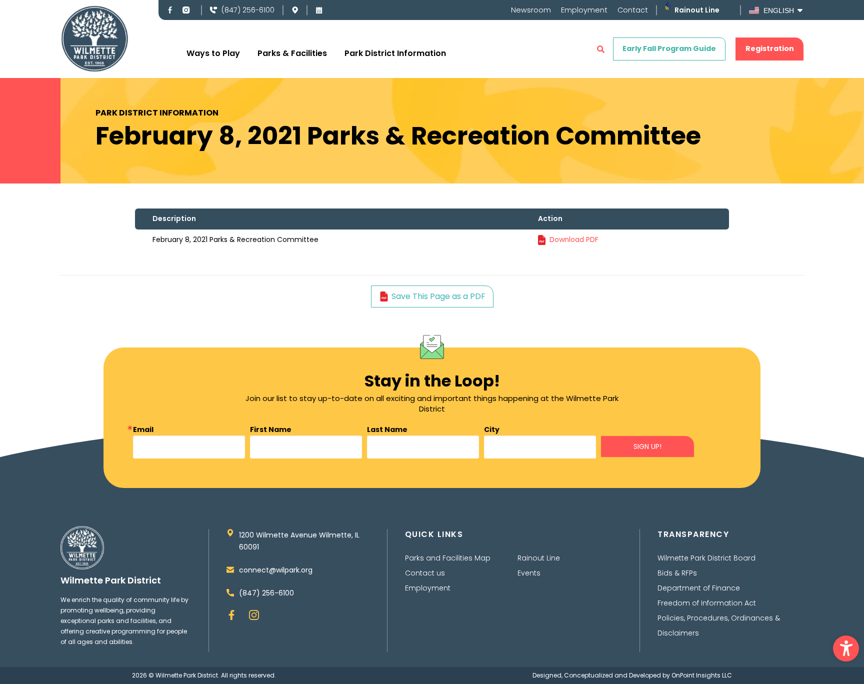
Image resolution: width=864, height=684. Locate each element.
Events (529, 573)
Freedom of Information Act (707, 603)
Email (143, 429)
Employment (584, 10)
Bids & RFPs (677, 573)
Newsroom (531, 10)
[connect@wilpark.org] (230, 570)
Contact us (425, 573)
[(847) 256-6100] (213, 10)
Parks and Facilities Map (447, 558)
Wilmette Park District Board (707, 558)
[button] (846, 649)
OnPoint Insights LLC (702, 675)
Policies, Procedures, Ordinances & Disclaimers (719, 625)
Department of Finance (699, 588)
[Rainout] (667, 6)
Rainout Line (697, 10)
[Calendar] (319, 10)
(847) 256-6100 (248, 10)
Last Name (387, 429)
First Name (271, 429)
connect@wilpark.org (275, 570)
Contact (633, 10)
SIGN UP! (648, 447)
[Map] (295, 10)
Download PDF (574, 239)
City (492, 429)
